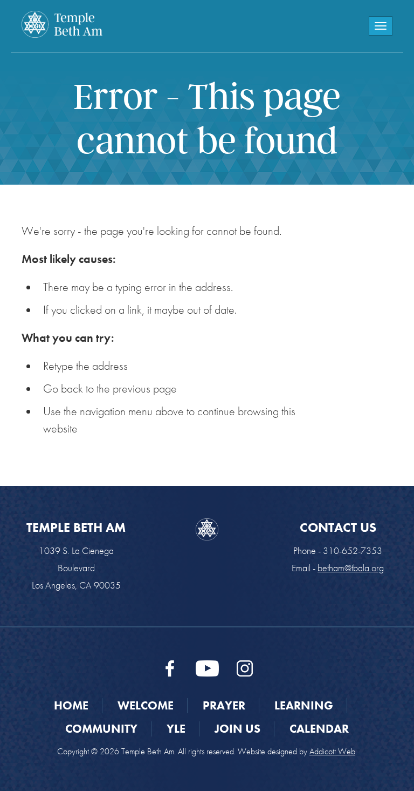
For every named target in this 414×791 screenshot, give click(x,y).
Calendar (319, 728)
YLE (176, 728)
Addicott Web (332, 751)
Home (71, 705)
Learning (303, 705)
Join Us (237, 728)
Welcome (146, 705)
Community (101, 728)
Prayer (224, 705)
